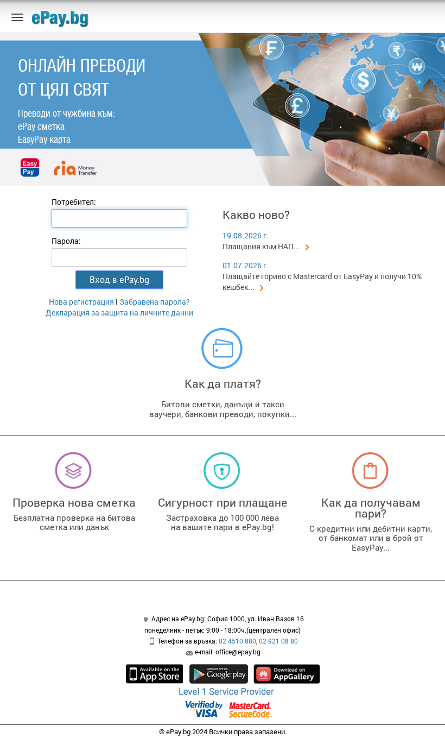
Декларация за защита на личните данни (119, 312)
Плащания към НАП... (261, 246)
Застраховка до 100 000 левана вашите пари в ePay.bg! (222, 522)
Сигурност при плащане (222, 502)
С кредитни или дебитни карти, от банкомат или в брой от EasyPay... (370, 538)
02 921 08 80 (278, 640)
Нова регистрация (81, 302)
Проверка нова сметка (74, 502)
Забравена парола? (154, 302)
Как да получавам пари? (371, 508)
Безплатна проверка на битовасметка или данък (74, 522)
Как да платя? (223, 383)
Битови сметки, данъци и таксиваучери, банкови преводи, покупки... (222, 409)
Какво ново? (256, 214)
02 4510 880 (237, 640)
